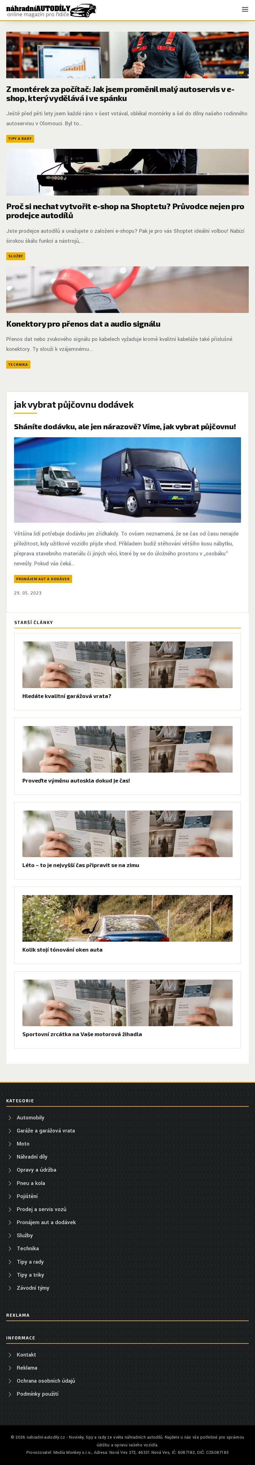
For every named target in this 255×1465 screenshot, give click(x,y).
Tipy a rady (20, 138)
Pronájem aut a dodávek (43, 579)
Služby (15, 256)
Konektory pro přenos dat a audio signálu (83, 323)
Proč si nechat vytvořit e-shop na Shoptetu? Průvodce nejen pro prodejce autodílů (125, 210)
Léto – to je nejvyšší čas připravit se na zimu (80, 864)
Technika (18, 364)
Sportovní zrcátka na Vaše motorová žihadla (82, 1034)
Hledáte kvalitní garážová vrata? (66, 695)
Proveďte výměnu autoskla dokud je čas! (76, 780)
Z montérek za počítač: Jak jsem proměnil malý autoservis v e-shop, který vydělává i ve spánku (120, 93)
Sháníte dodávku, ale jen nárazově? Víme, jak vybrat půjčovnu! (125, 426)
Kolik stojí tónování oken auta (62, 949)
